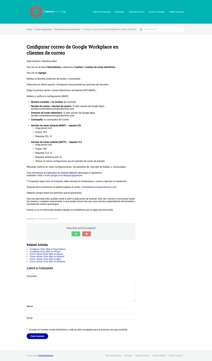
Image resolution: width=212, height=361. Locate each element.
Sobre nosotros (176, 12)
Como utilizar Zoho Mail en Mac (45, 259)
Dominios (119, 12)
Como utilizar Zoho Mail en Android (47, 256)
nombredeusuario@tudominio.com (99, 187)
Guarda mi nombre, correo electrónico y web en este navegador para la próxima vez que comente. (78, 329)
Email (29, 318)
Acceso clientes (157, 12)
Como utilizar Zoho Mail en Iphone (46, 254)
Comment (32, 276)
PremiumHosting (45, 355)
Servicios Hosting (101, 12)
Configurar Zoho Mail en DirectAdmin (47, 249)
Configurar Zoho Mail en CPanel (45, 251)
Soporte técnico (136, 12)
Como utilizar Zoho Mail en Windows (47, 261)
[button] (76, 233)
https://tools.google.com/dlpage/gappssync (59, 175)
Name (30, 306)
